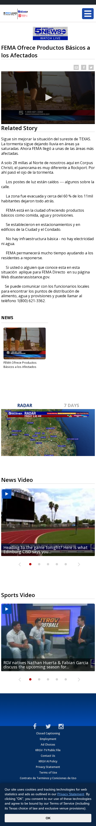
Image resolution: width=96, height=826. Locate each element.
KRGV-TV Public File (48, 750)
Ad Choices (48, 745)
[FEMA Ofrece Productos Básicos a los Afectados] (24, 343)
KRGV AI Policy (48, 761)
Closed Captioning (48, 733)
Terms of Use (48, 772)
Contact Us (48, 756)
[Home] (31, 14)
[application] (48, 97)
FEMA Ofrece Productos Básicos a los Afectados (20, 364)
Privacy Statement (48, 767)
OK (48, 818)
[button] (48, 97)
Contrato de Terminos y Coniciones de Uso (48, 778)
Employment (48, 739)
